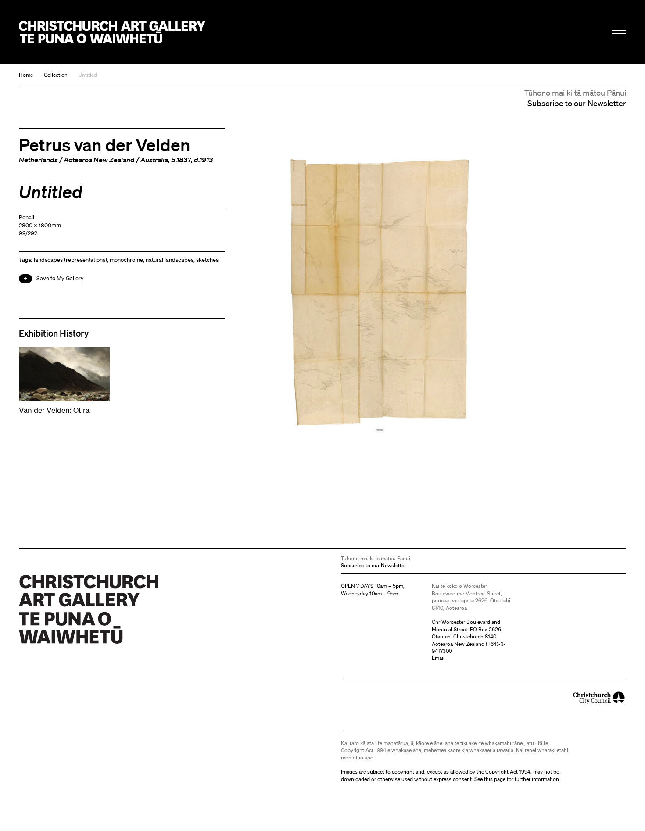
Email (438, 658)
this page (494, 779)
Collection (56, 75)
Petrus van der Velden (104, 144)
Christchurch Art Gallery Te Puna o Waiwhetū (112, 32)
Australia (154, 159)
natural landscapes (170, 260)
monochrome (126, 260)
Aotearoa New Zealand (99, 159)
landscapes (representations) (70, 260)
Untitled (88, 75)
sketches (207, 260)
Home (26, 75)
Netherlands (38, 159)
